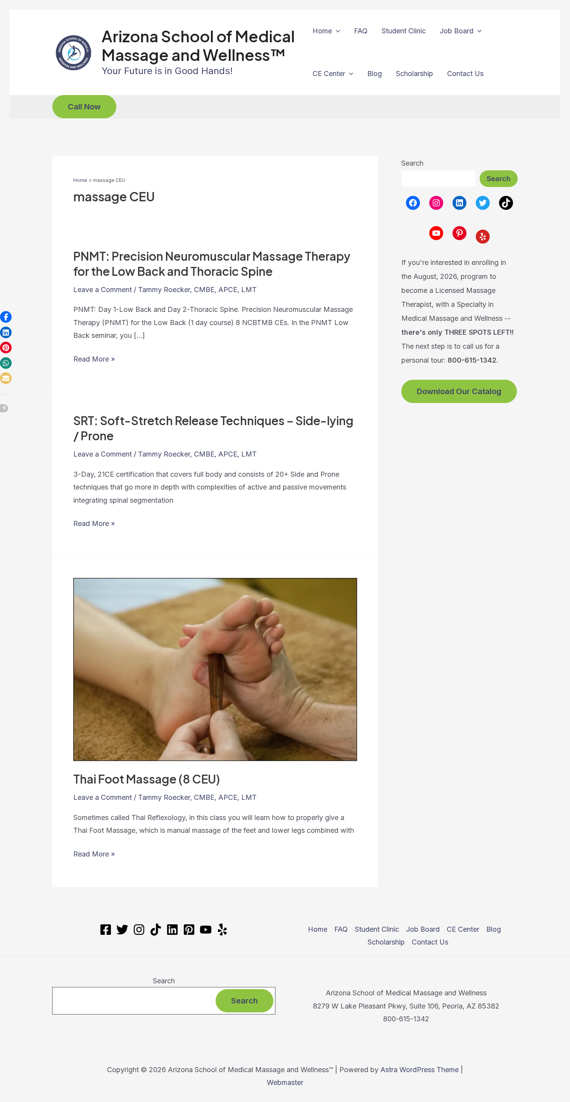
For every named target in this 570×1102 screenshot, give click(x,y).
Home (322, 31)
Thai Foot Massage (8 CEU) (146, 779)
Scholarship (414, 73)
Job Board (456, 31)
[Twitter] (122, 930)
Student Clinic (404, 31)
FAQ (361, 31)
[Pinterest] (189, 930)
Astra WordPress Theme (419, 1070)
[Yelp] (222, 930)
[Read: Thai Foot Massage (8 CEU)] (215, 669)
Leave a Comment (102, 289)
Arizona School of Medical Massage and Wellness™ (198, 45)
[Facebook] (106, 930)
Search (412, 163)
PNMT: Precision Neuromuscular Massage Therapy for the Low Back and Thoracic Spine (212, 264)
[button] (336, 31)
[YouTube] (206, 930)
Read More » (94, 360)
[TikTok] (156, 930)
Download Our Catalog (459, 391)
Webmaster (285, 1082)
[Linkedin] (172, 930)
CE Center (329, 73)
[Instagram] (139, 930)
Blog (374, 73)
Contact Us (465, 73)
